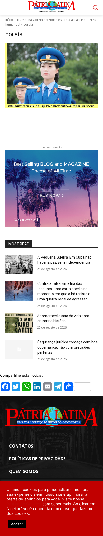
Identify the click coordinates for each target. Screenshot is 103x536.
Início (9, 19)
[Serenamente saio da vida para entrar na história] (19, 323)
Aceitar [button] (17, 524)
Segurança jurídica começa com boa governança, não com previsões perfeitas (67, 347)
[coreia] (51, 75)
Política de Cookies (24, 504)
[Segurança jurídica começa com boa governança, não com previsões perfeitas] (19, 349)
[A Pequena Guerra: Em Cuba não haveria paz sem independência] (19, 264)
